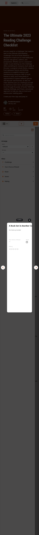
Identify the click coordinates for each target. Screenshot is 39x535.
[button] (3, 268)
